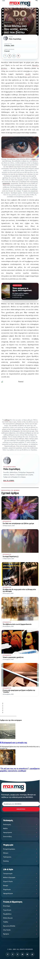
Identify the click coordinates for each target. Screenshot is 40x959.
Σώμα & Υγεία (8, 881)
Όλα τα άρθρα (8, 480)
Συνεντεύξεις (7, 836)
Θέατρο (5, 853)
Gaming (6, 861)
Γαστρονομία (7, 873)
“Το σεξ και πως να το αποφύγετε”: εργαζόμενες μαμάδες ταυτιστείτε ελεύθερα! (20, 769)
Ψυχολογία (7, 889)
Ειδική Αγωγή (8, 918)
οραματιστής (6, 183)
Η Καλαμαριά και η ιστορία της (13, 742)
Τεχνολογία (7, 910)
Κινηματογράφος (9, 849)
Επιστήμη (6, 906)
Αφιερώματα (7, 832)
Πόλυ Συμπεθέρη (11, 469)
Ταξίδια (5, 922)
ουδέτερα (7, 420)
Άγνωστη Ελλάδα (9, 926)
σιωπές (28, 74)
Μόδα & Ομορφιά (9, 877)
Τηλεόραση (7, 857)
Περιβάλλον (7, 914)
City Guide (7, 930)
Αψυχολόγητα (8, 22)
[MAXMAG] (20, 3)
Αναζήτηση (21, 809)
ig (22, 954)
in (14, 56)
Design (5, 885)
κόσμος (33, 159)
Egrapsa (6, 934)
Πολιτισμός (7, 824)
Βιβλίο (5, 828)
